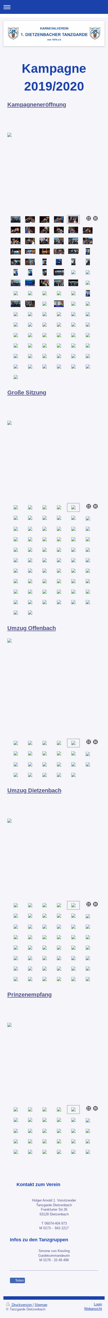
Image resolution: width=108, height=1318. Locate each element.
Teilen (19, 1280)
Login (98, 1304)
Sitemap (41, 1305)
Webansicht (93, 1309)
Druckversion (22, 1305)
